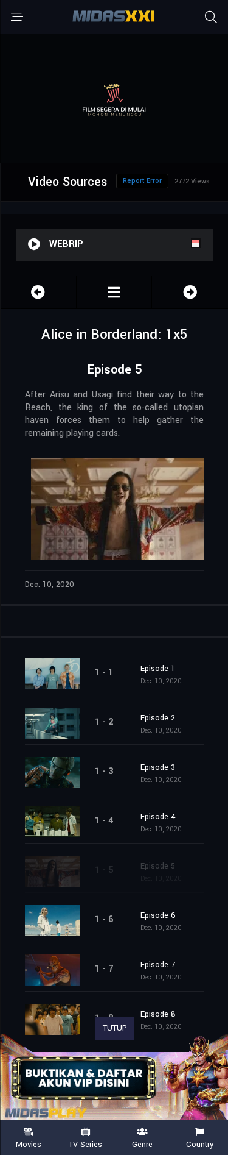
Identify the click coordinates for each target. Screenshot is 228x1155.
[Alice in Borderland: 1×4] (38, 292)
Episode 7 (157, 964)
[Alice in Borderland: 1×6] (190, 292)
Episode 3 (157, 767)
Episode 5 (157, 866)
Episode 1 (157, 668)
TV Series (85, 1144)
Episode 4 (158, 816)
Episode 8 (158, 1014)
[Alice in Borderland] (114, 292)
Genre (142, 1144)
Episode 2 (157, 718)
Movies (28, 1144)
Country (199, 1144)
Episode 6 (158, 915)
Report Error (142, 180)
